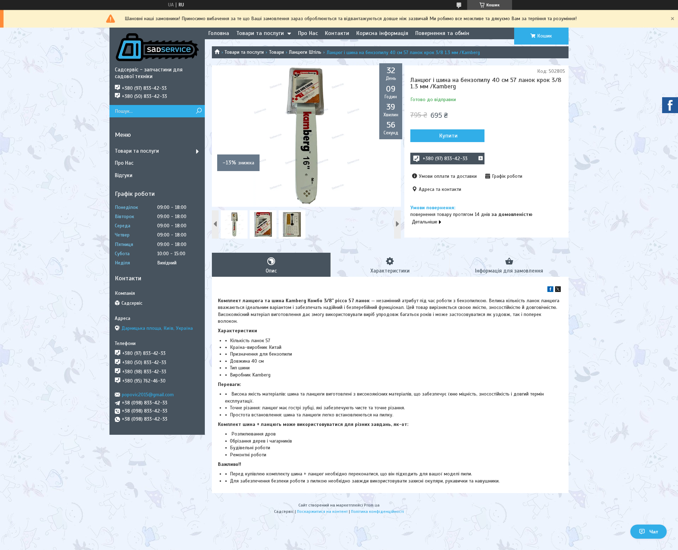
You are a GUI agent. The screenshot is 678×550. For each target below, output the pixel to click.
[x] (558, 290)
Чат (653, 531)
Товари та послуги (260, 33)
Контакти (337, 33)
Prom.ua (372, 505)
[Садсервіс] (157, 47)
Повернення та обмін (442, 33)
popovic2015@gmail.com (148, 395)
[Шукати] (198, 111)
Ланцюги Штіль (305, 52)
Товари (276, 52)
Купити (448, 135)
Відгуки (123, 175)
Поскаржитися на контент (322, 511)
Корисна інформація (382, 33)
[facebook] (550, 290)
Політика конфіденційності (377, 511)
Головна (218, 33)
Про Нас (308, 33)
